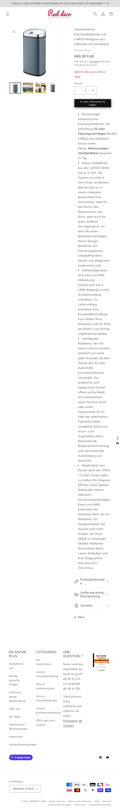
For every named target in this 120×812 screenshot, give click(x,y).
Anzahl (78, 83)
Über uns (14, 708)
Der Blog (14, 716)
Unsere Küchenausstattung (48, 710)
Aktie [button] (81, 617)
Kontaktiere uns (16, 666)
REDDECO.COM (38, 801)
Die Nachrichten (43, 662)
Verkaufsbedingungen (23, 744)
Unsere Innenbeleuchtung (47, 674)
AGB (96, 801)
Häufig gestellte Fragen (14, 680)
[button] (8, 14)
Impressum (16, 736)
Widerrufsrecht (57, 801)
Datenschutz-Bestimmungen (18, 726)
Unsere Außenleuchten (45, 686)
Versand (94, 61)
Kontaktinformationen (100, 804)
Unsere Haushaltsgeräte (46, 698)
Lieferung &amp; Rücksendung (17, 696)
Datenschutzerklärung (79, 801)
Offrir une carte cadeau (45, 722)
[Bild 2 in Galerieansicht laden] (27, 88)
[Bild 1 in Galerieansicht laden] (15, 88)
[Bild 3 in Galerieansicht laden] (40, 88)
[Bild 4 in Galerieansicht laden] (53, 88)
